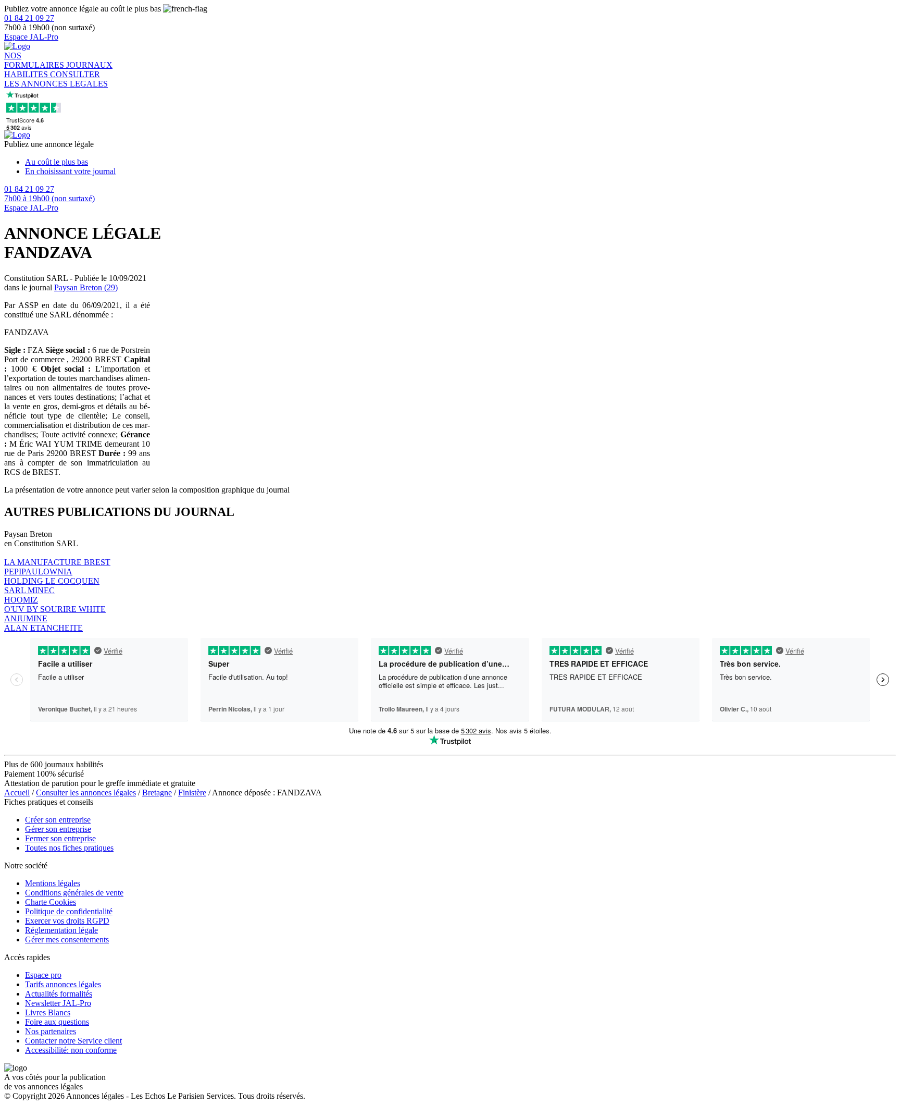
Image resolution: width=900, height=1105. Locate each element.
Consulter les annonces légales (86, 792)
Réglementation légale (61, 930)
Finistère (192, 792)
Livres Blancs (47, 1012)
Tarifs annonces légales (63, 984)
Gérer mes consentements (67, 939)
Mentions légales (52, 883)
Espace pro (43, 975)
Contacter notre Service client (73, 1040)
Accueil (17, 792)
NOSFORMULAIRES (35, 60)
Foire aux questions (57, 1021)
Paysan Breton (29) (86, 287)
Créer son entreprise (58, 819)
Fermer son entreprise (60, 838)
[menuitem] (460, 162)
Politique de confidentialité (69, 911)
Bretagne (157, 792)
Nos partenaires (50, 1031)
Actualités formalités (58, 993)
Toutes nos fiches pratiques (69, 847)
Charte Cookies (50, 902)
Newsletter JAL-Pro (58, 1003)
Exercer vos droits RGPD (67, 920)
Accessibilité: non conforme (71, 1050)
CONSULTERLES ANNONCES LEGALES (56, 79)
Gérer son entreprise (58, 829)
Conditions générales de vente (74, 892)
